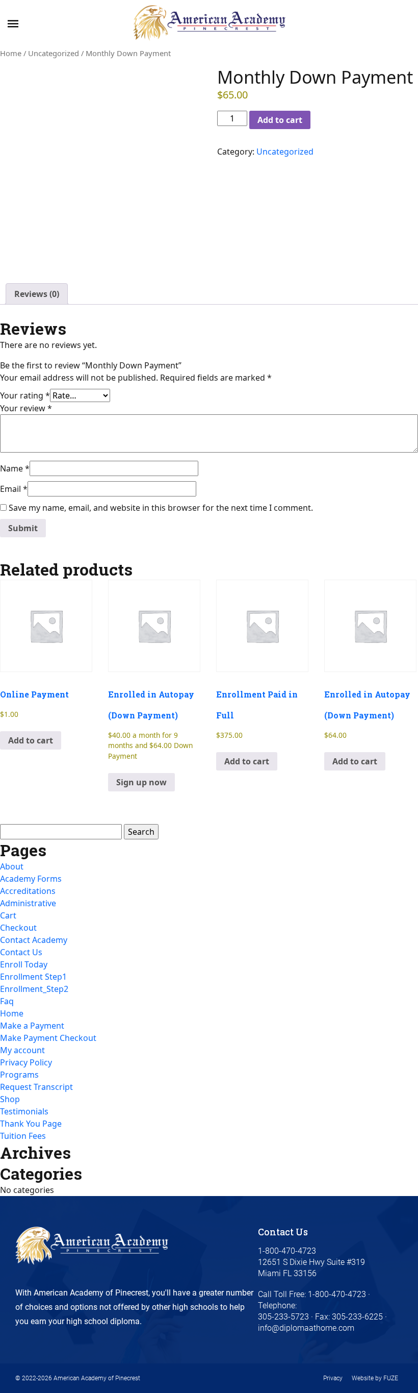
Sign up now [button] (141, 782)
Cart (8, 915)
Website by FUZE (375, 1378)
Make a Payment (32, 1025)
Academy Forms (31, 878)
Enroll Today (23, 964)
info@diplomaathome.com (306, 1328)
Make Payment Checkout (48, 1037)
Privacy (333, 1378)
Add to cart (279, 120)
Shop (10, 1099)
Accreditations (28, 891)
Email (14, 488)
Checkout (18, 927)
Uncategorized (53, 53)
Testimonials (24, 1111)
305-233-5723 (283, 1317)
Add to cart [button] (30, 740)
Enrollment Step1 (33, 976)
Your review (26, 408)
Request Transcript (36, 1086)
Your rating (25, 395)
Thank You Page (31, 1123)
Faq (7, 1001)
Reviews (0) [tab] (36, 294)
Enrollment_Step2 (34, 988)
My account (22, 1050)
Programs (19, 1074)
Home (10, 53)
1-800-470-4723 (336, 1294)
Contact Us (21, 952)
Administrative (28, 903)
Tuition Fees (23, 1135)
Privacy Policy (26, 1062)
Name (15, 468)
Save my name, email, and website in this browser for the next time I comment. (161, 507)
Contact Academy (33, 940)
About (11, 866)
